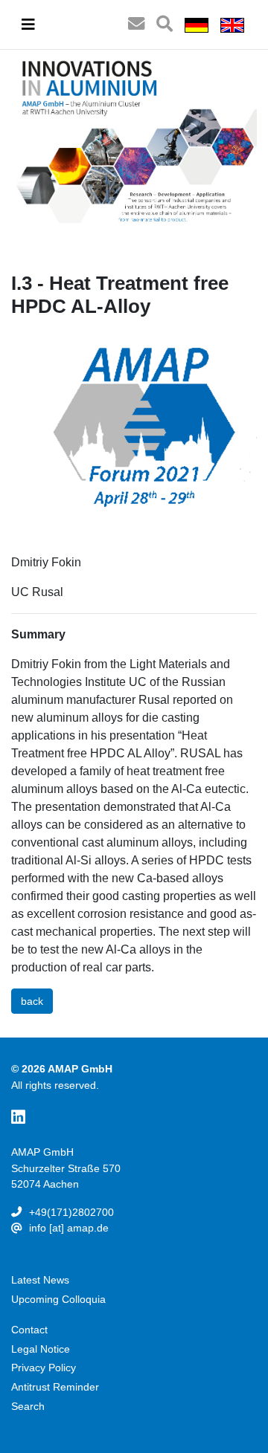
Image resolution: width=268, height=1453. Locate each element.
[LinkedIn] (18, 1117)
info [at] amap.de (69, 1228)
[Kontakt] (136, 24)
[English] (232, 24)
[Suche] (164, 24)
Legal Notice (40, 1349)
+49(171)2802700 (71, 1212)
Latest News (40, 1280)
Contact (29, 1330)
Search (28, 1406)
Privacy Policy (43, 1367)
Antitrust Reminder (55, 1387)
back (32, 1001)
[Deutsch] (196, 24)
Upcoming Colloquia (58, 1299)
